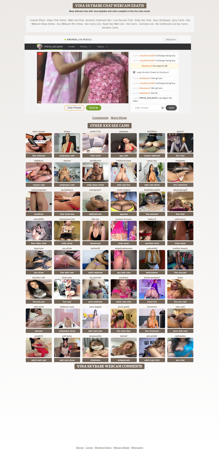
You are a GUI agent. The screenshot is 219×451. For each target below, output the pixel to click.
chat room (95, 155)
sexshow (38, 213)
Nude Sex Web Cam (113, 24)
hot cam (67, 301)
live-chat (180, 213)
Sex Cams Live (93, 24)
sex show (39, 272)
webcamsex (152, 272)
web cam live (123, 184)
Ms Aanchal (95, 277)
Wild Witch (39, 306)
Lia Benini (152, 306)
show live (152, 301)
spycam (124, 213)
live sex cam (180, 301)
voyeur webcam (152, 155)
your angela (95, 306)
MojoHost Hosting (103, 447)
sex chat (180, 360)
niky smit (180, 306)
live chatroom (180, 184)
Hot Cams (131, 24)
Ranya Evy (152, 160)
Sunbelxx (123, 277)
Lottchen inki (38, 277)
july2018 (39, 335)
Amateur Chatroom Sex (98, 20)
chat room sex (67, 213)
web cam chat (95, 330)
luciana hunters (124, 219)
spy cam (123, 155)
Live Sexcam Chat (123, 20)
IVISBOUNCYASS (123, 160)
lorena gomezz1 (152, 277)
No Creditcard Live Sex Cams (172, 24)
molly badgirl (123, 189)
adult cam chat (123, 301)
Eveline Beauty (180, 248)
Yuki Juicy (67, 335)
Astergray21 (95, 189)
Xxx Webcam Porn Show (70, 24)
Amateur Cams (110, 27)
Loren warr (67, 277)
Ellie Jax (95, 219)
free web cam (67, 272)
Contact (89, 447)
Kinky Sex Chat (143, 20)
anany (67, 131)
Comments (100, 118)
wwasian (123, 131)
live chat (180, 155)
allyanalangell (180, 189)
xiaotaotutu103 (67, 219)
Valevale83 (152, 248)
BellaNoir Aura (67, 306)
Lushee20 (95, 248)
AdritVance (180, 219)
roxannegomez (38, 189)
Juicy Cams (178, 20)
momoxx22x (95, 335)
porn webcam (95, 301)
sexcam (39, 330)
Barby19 (152, 219)
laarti (180, 277)
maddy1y (38, 160)
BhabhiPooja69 (152, 189)
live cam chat (123, 330)
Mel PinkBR (152, 335)
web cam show (152, 184)
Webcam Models (121, 447)
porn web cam (180, 330)
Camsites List (146, 24)
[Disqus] (109, 408)
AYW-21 (180, 131)
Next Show (119, 118)
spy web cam (123, 272)
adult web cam (38, 360)
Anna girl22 (123, 306)
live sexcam (152, 213)
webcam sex (95, 213)
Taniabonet (95, 160)
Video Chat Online (56, 20)
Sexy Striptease (161, 20)
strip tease (123, 243)
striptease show (67, 330)
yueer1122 (95, 131)
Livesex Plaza (37, 20)
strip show (67, 243)
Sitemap (80, 447)
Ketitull (123, 335)
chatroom (95, 360)
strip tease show (95, 184)
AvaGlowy (180, 160)
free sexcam (180, 272)
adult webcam (95, 272)
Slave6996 (39, 219)
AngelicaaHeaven (123, 248)
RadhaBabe (180, 335)
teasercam (95, 243)
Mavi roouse (38, 131)
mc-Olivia (67, 248)
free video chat (38, 243)
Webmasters (137, 447)
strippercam (124, 360)
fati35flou (152, 131)
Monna (67, 160)
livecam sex (39, 301)
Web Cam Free (76, 20)
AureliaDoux (67, 189)
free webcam (38, 155)
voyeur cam (39, 184)
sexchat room (152, 243)
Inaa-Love (39, 248)
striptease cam (67, 155)
